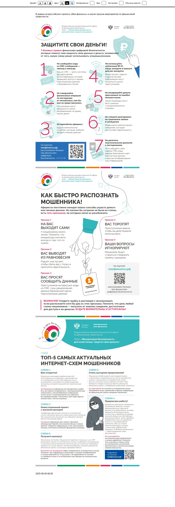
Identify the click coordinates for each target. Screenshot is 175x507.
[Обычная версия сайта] (144, 3)
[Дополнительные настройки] (121, 3)
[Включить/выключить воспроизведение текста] (104, 3)
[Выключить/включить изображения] (92, 3)
